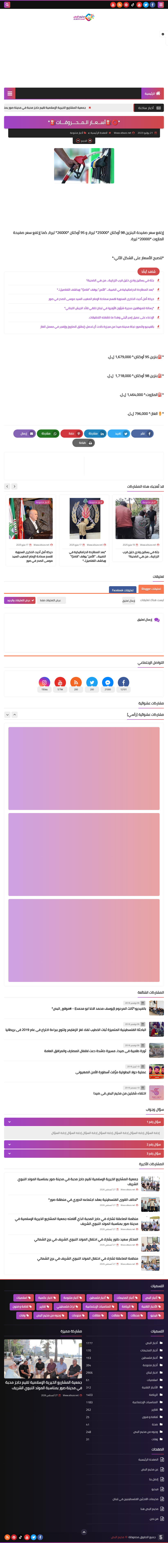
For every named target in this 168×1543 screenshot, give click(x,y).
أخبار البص (151, 1297)
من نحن (154, 1518)
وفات (22, 1315)
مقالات (96, 1315)
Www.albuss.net (71, 1395)
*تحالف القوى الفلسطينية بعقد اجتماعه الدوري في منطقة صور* (93, 1199)
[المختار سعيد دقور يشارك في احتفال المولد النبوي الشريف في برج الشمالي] (150, 1244)
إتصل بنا (153, 1479)
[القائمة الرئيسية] (9, 93)
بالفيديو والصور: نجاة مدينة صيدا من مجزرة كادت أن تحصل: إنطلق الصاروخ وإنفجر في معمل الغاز (97, 326)
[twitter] (146, 5)
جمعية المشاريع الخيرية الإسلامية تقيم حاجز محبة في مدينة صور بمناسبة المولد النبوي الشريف (82, 107)
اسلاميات (21, 1297)
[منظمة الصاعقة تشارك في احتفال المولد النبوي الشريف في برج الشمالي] (150, 1263)
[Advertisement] (84, 55)
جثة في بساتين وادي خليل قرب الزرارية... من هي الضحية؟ (120, 280)
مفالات (115, 1315)
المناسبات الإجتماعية (98, 1306)
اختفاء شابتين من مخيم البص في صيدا (119, 1093)
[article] (46, 466)
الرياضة (126, 1306)
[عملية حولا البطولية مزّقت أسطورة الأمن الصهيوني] (156, 1071)
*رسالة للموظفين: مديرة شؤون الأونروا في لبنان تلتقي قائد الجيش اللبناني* (109, 308)
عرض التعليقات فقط (50, 600)
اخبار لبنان (152, 1372)
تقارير (42, 1306)
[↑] (84, 1532)
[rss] (120, 5)
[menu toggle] (161, 5)
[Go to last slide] (14, 486)
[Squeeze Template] (161, 1537)
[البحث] (7, 5)
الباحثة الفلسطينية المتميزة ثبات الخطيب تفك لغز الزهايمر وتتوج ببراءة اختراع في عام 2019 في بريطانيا (76, 1030)
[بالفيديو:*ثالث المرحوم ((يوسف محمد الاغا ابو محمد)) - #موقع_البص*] (156, 1008)
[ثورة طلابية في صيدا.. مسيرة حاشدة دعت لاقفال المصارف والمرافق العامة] (156, 1050)
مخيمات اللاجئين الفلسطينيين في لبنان (135, 1499)
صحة (155, 1424)
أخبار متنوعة (76, 132)
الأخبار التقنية (149, 1306)
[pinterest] (126, 5)
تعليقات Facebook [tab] (122, 590)
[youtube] (139, 5)
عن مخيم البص (149, 1469)
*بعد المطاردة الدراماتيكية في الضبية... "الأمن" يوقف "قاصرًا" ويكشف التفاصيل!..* (105, 289)
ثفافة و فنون (20, 1306)
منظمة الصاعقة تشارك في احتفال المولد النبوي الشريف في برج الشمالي (87, 1258)
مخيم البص (117, 1537)
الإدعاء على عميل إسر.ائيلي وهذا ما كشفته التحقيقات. (121, 317)
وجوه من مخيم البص (48, 1315)
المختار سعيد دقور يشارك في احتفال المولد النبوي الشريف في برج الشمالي (86, 1239)
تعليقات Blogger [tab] (151, 589)
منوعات (76, 1315)
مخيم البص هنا (149, 1509)
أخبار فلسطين (98, 1297)
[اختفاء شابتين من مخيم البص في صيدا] (156, 1092)
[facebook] (152, 5)
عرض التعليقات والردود (18, 600)
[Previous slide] (14, 715)
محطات (135, 1315)
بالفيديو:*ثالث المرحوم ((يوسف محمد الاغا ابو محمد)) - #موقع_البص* (99, 1008)
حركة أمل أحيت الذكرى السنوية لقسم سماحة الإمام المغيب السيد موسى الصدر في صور (101, 299)
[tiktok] (133, 5)
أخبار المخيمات (125, 1297)
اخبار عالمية (45, 1297)
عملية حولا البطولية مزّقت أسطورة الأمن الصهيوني (111, 1072)
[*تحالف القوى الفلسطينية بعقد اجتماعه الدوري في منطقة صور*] (150, 1204)
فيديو (154, 1315)
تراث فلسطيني (66, 1306)
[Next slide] (7, 486)
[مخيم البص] (84, 17)
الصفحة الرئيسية (99, 132)
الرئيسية (150, 93)
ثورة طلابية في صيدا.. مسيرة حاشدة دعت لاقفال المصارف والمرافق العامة (95, 1051)
